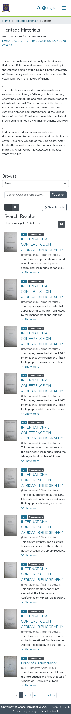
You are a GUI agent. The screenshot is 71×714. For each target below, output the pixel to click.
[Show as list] (8, 207)
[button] (6, 8)
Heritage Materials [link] (26, 21)
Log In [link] (51, 8)
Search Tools (55, 207)
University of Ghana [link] (13, 707)
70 (49, 695)
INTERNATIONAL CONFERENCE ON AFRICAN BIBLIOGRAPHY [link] (42, 244)
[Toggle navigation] (64, 8)
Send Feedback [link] (49, 711)
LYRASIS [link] (64, 707)
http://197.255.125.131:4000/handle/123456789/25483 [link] (35, 43)
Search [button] (59, 195)
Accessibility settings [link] (25, 711)
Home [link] (6, 21)
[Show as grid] (15, 207)
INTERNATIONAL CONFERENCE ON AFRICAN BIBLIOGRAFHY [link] (42, 433)
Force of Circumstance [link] (39, 663)
